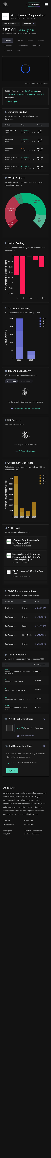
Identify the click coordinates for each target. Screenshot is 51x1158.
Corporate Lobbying (19, 308)
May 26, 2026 (40, 159)
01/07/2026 (40, 644)
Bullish (25, 608)
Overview (7, 40)
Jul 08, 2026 (40, 141)
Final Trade (27, 635)
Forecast (30, 40)
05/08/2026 (40, 608)
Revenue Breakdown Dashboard (26, 409)
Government (37, 45)
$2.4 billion (37, 698)
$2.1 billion (36, 707)
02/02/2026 (40, 626)
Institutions (8, 45)
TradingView (43, 83)
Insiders (41, 40)
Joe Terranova (10, 617)
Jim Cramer (9, 608)
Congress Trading (17, 112)
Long (24, 626)
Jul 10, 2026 (39, 132)
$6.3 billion (36, 671)
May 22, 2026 (40, 168)
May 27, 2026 (40, 150)
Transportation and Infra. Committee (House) (24, 94)
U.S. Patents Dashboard (26, 451)
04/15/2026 (40, 617)
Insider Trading (16, 243)
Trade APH (27, 24)
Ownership (8, 51)
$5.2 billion (36, 680)
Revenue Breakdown (19, 371)
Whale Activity (16, 178)
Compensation (22, 45)
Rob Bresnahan (31, 91)
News (19, 51)
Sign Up (20, 728)
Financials (19, 40)
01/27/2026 (40, 635)
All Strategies (11, 102)
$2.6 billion (36, 689)
